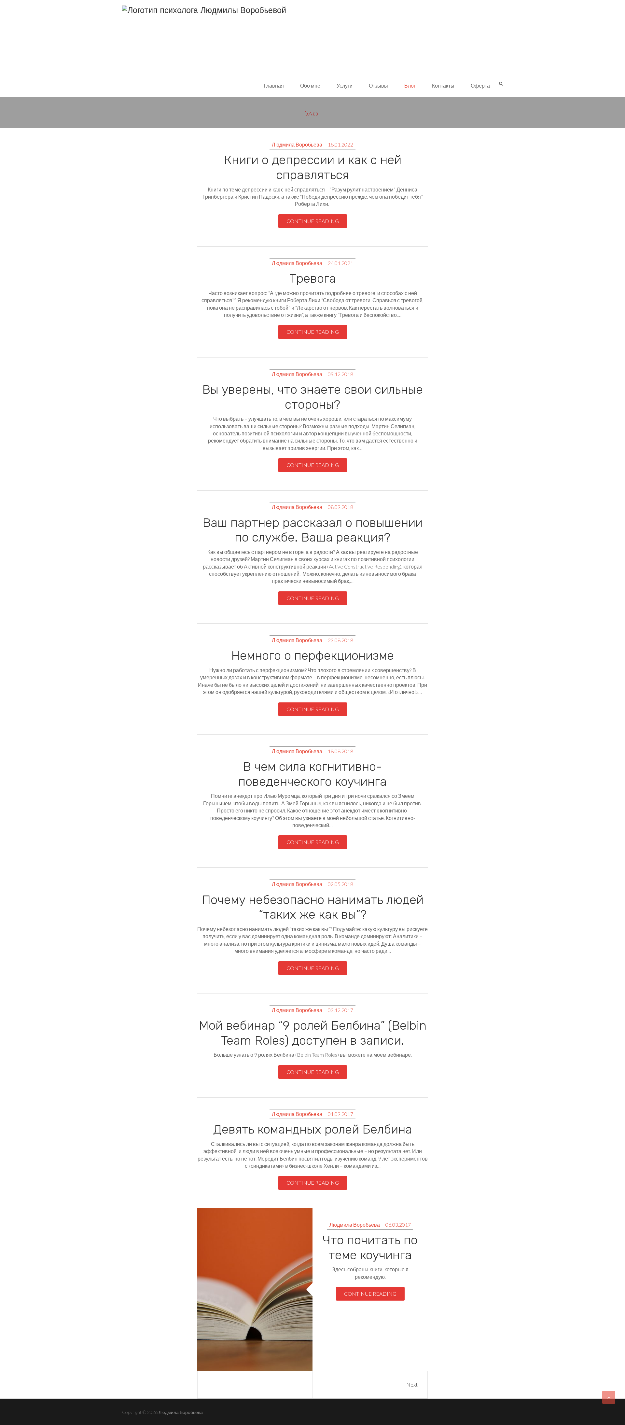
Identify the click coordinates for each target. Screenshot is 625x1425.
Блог (410, 85)
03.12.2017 (340, 1010)
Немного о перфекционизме (312, 655)
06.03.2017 (398, 1224)
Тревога (312, 278)
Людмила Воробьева (297, 144)
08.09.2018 (340, 507)
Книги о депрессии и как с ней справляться (312, 167)
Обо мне (310, 85)
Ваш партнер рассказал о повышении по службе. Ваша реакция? (312, 530)
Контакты (443, 85)
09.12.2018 (340, 374)
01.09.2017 (340, 1114)
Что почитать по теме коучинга (370, 1248)
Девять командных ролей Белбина (312, 1129)
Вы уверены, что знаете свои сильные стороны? (312, 397)
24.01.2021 (340, 263)
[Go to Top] (608, 1397)
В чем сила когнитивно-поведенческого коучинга (312, 774)
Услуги (345, 85)
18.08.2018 (340, 751)
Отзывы (378, 85)
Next (412, 1384)
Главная (274, 85)
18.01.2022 (340, 144)
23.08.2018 (340, 640)
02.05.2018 (340, 884)
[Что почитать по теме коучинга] (254, 1289)
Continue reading (312, 221)
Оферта (480, 85)
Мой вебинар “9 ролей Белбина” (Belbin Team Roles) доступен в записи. (312, 1033)
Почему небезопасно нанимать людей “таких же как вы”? (313, 907)
